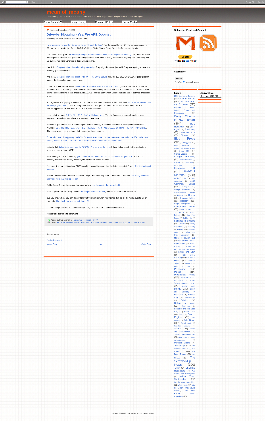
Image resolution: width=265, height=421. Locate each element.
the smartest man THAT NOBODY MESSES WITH (97, 86)
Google (185, 187)
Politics (177, 272)
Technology (180, 345)
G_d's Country (180, 178)
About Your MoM (53, 22)
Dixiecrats (178, 165)
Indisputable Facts (184, 206)
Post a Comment (54, 240)
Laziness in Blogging (184, 221)
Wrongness (183, 385)
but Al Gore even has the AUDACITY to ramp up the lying (84, 147)
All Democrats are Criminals (68, 222)
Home (99, 244)
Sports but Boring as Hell (184, 334)
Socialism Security (182, 326)
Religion (184, 300)
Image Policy (78, 22)
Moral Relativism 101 (184, 238)
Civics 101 (184, 151)
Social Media (130, 22)
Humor (191, 195)
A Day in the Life (186, 98)
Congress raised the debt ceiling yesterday (75, 67)
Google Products (182, 190)
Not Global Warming (117, 222)
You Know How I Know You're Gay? (184, 388)
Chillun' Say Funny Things (184, 148)
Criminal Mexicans (185, 160)
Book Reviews (181, 145)
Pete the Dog (182, 266)
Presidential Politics (184, 274)
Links (182, 224)
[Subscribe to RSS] (208, 53)
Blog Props (184, 138)
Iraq (189, 209)
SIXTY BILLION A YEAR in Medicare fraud (85, 115)
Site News (189, 320)
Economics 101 (87, 222)
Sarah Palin (189, 312)
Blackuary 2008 (188, 132)
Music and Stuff (186, 252)
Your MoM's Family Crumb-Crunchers (184, 393)
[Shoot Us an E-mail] (185, 53)
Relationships (190, 297)
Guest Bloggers (180, 192)
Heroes (192, 192)
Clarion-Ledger (180, 154)
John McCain (179, 212)
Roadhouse (186, 306)
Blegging (184, 135)
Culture (177, 162)
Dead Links (189, 162)
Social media (186, 323)
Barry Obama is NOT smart (184, 118)
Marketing (191, 227)
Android (177, 107)
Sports (177, 328)
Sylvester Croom (182, 343)
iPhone (181, 209)
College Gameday (184, 156)
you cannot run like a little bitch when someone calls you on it (104, 156)
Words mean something (184, 382)
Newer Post (52, 244)
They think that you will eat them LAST (73, 201)
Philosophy (179, 269)
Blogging (187, 143)
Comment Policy (104, 22)
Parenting (188, 263)
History (180, 195)
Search (181, 314)
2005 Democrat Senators (184, 96)
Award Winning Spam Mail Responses (184, 110)
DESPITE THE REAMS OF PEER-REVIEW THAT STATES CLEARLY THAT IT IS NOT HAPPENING (101, 128)
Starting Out (182, 337)
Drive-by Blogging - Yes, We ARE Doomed (79, 34)
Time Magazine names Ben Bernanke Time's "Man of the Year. (74, 45)
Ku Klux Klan (187, 218)
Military (180, 229)
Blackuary (190, 129)
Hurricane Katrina (187, 198)
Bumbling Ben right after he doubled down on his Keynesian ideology (100, 54)
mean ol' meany (66, 12)
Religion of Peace (184, 303)
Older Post (146, 244)
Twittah (177, 368)
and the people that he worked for (106, 185)
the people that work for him (93, 191)
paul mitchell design (146, 413)
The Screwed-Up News (136, 222)
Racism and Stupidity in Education (184, 292)
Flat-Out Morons (101, 222)
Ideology (184, 201)
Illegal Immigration (182, 204)
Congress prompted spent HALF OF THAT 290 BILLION (82, 77)
